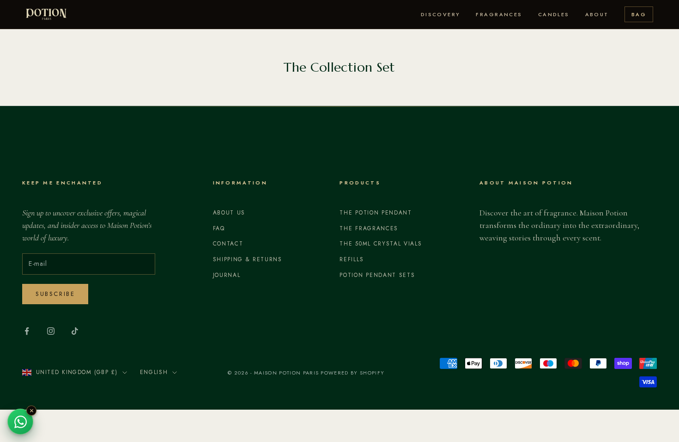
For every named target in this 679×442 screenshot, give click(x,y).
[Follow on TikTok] (74, 331)
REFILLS (352, 259)
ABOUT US (229, 213)
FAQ (219, 228)
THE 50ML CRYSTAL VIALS (381, 243)
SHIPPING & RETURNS (247, 259)
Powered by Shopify (352, 372)
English (154, 372)
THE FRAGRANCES (369, 228)
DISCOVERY (441, 14)
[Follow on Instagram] (50, 331)
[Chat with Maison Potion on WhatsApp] (20, 422)
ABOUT (597, 14)
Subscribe (55, 293)
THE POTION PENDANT (376, 213)
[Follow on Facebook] (26, 331)
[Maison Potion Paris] (46, 14)
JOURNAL (227, 275)
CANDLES (554, 14)
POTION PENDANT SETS (377, 275)
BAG (638, 14)
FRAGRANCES (499, 14)
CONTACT (228, 243)
